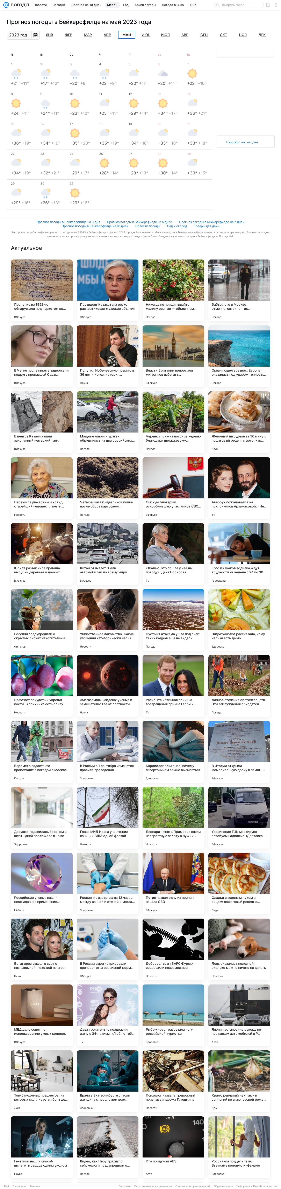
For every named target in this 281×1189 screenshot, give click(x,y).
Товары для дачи (206, 226)
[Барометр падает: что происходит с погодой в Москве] (42, 752)
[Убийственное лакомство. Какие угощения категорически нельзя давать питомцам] (107, 620)
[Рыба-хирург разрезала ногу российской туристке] (173, 1015)
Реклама (35, 1186)
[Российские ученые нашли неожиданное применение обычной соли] (42, 883)
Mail (6, 1186)
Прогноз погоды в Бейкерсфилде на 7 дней (211, 222)
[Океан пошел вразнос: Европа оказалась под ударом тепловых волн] (239, 356)
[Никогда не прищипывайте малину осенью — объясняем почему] (173, 290)
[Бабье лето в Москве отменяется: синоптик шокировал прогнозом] (239, 290)
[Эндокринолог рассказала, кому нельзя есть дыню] (239, 620)
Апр (107, 35)
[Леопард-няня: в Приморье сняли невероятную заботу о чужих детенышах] (173, 818)
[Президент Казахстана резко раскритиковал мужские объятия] (107, 290)
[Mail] (6, 5)
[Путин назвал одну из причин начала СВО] (173, 883)
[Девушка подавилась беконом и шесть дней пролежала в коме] (42, 818)
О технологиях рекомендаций (192, 1186)
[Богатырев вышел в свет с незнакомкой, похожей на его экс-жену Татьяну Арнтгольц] (42, 949)
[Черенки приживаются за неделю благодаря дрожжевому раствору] (173, 422)
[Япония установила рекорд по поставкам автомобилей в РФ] (239, 1015)
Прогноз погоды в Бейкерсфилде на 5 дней (139, 222)
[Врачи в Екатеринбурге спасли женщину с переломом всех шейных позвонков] (107, 1081)
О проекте (125, 1186)
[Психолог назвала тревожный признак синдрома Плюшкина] (173, 1081)
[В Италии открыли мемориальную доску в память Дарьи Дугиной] (239, 752)
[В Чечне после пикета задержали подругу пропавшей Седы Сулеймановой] (42, 356)
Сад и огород (177, 226)
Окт (223, 35)
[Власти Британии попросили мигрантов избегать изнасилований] (173, 356)
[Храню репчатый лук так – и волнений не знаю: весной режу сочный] (239, 1081)
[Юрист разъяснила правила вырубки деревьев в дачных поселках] (42, 554)
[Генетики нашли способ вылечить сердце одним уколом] (42, 1147)
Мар (88, 35)
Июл (165, 35)
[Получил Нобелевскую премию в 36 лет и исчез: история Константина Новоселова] (107, 356)
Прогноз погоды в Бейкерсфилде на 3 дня (68, 222)
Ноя (243, 35)
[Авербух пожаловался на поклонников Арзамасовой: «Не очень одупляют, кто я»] (239, 488)
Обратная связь (223, 1186)
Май (126, 35)
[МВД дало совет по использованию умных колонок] (42, 1015)
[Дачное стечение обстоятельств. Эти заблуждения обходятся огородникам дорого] (239, 686)
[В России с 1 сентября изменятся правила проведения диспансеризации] (107, 752)
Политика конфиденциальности (153, 1186)
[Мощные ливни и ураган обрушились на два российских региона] (107, 422)
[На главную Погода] (19, 5)
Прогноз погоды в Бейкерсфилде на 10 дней (95, 226)
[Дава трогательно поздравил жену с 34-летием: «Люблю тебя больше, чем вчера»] (107, 1015)
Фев (68, 35)
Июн (146, 35)
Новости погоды (147, 226)
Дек (262, 35)
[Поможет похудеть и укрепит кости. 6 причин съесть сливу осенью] (42, 686)
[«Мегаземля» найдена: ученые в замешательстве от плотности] (107, 686)
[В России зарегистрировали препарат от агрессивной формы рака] (107, 949)
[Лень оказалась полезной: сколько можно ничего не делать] (239, 949)
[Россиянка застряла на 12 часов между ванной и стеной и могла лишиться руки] (107, 883)
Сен (204, 35)
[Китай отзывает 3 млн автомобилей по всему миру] (107, 554)
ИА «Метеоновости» (265, 1186)
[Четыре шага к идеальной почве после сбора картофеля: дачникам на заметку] (107, 488)
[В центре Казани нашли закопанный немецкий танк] (42, 422)
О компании (19, 1186)
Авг (184, 35)
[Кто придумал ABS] (173, 1147)
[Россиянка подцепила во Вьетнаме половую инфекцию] (239, 1147)
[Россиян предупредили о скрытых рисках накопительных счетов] (42, 620)
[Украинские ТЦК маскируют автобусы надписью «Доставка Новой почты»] (239, 818)
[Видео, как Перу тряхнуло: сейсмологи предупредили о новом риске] (107, 1147)
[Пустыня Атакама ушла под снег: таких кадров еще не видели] (173, 620)
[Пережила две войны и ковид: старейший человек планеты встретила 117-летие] (42, 488)
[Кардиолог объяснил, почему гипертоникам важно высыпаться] (173, 752)
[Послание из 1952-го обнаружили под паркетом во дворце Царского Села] (42, 290)
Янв (49, 35)
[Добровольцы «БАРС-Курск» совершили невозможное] (173, 949)
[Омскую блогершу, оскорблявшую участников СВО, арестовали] (173, 488)
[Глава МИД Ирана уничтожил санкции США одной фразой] (107, 818)
